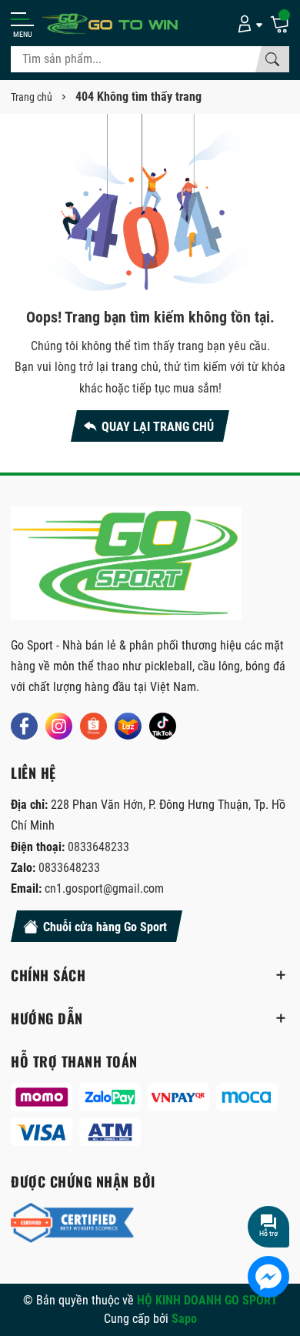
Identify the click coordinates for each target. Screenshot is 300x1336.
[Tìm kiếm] (272, 59)
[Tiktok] (162, 726)
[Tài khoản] (247, 23)
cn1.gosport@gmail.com (104, 888)
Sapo (184, 1318)
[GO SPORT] (111, 23)
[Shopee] (93, 726)
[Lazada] (128, 726)
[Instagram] (58, 726)
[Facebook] (24, 726)
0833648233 (98, 847)
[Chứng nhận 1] (72, 1223)
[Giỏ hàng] (279, 23)
